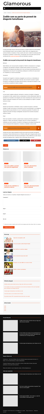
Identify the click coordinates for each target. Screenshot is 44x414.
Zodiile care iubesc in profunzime (19, 269)
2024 (5, 309)
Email (4, 213)
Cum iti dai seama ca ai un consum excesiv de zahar (13, 293)
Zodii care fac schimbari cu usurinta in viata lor (11, 186)
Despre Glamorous (29, 410)
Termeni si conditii (21, 410)
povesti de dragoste (14, 56)
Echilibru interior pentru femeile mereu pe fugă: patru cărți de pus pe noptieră (18, 284)
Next (38, 145)
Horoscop (6, 163)
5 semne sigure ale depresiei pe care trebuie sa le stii (30, 343)
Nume (4, 208)
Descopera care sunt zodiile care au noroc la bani (22, 262)
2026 (5, 306)
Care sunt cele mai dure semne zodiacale (30, 166)
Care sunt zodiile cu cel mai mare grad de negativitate (11, 166)
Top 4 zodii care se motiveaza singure (20, 249)
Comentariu (5, 197)
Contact (19, 412)
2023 (5, 310)
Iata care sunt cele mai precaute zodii (20, 255)
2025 (5, 307)
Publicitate (36, 410)
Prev (6, 145)
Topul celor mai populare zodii (19, 237)
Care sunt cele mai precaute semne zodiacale (31, 186)
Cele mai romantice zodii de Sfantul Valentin (21, 243)
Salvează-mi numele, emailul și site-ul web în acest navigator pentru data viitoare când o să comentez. (22, 224)
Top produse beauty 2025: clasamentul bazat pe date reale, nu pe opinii (17, 296)
